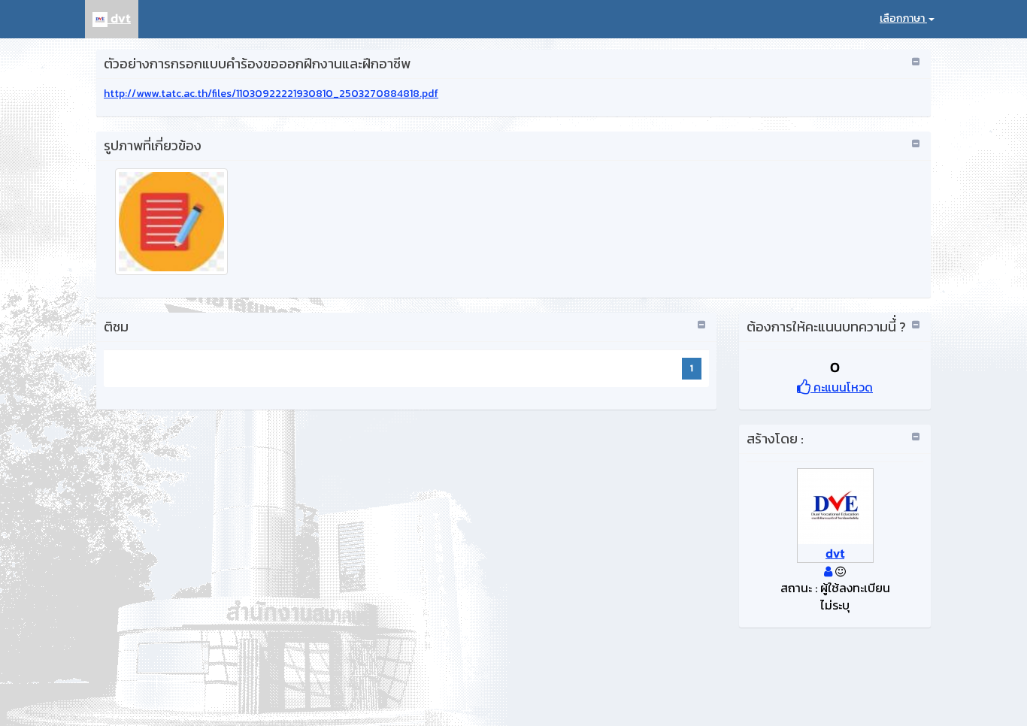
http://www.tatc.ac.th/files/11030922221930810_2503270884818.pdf (271, 93)
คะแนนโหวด (841, 387)
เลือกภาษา (903, 18)
